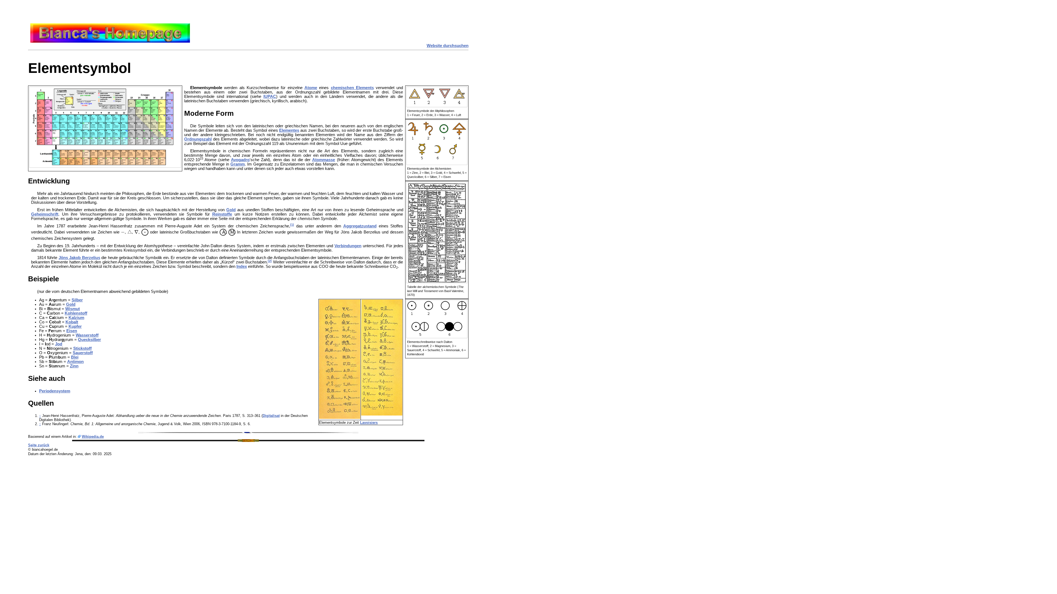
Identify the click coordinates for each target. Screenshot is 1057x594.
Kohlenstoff (76, 313)
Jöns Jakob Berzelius (79, 257)
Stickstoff (82, 348)
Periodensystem (54, 391)
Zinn (74, 366)
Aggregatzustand (360, 226)
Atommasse (323, 160)
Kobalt (72, 322)
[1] (292, 224)
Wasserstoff (87, 335)
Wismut (72, 309)
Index (241, 266)
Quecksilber (89, 339)
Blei (74, 357)
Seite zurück (38, 445)
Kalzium (76, 317)
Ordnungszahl (198, 139)
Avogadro (240, 160)
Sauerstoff (83, 353)
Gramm (237, 164)
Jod (58, 344)
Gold (231, 210)
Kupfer (75, 326)
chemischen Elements (352, 88)
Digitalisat (271, 416)
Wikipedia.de (93, 437)
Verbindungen (347, 246)
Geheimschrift (44, 214)
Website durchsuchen (447, 45)
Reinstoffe (222, 214)
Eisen (71, 331)
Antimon (75, 361)
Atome (310, 88)
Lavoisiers (369, 422)
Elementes (289, 130)
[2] (270, 261)
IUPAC (269, 96)
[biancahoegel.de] (110, 41)
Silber (77, 300)
